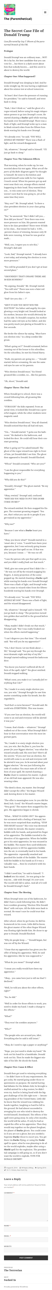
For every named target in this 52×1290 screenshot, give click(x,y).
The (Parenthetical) (18, 19)
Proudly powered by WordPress (16, 1287)
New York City (22, 1170)
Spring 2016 (41, 1168)
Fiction (13, 1170)
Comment (9, 1193)
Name (7, 1226)
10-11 (8, 1170)
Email (7, 1236)
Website (7, 1246)
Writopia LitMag (27, 1168)
